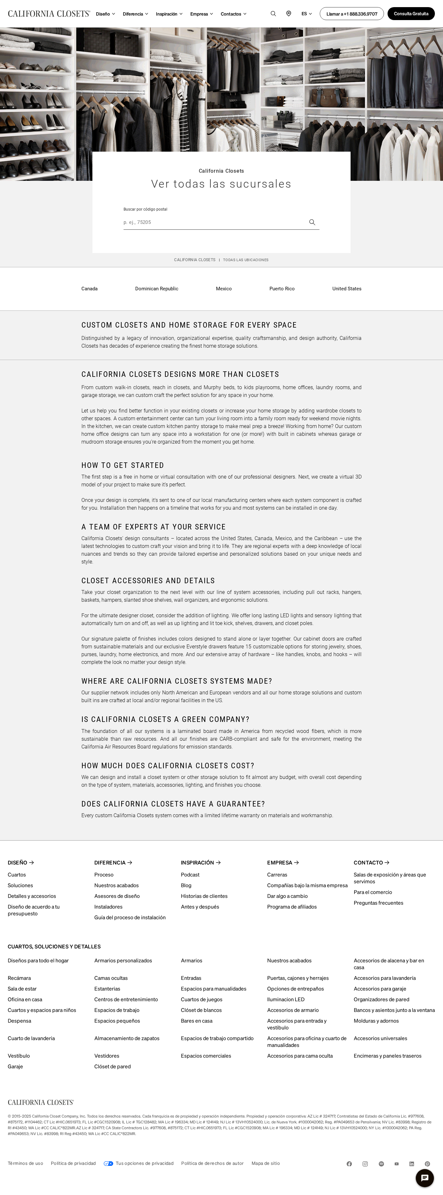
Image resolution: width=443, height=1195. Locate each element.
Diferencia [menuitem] (110, 862)
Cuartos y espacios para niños (42, 1009)
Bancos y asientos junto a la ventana (394, 1009)
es (304, 13)
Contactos (231, 14)
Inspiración (166, 14)
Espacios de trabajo (116, 1009)
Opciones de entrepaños (295, 988)
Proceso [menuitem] (104, 874)
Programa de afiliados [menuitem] (292, 906)
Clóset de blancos (201, 1009)
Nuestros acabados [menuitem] (116, 885)
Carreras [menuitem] (277, 874)
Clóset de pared (112, 1066)
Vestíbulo (19, 1055)
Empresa (199, 14)
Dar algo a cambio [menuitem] (287, 895)
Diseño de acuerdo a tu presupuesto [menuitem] (34, 910)
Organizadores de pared (381, 999)
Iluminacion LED (286, 999)
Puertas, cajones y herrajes (298, 977)
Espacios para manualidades (213, 988)
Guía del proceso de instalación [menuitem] (130, 917)
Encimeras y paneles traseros (388, 1055)
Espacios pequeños (117, 1020)
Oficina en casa (25, 999)
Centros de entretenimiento (126, 999)
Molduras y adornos (376, 1020)
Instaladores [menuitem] (108, 906)
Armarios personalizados (123, 960)
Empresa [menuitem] (279, 862)
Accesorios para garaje (380, 988)
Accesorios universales (380, 1038)
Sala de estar (22, 988)
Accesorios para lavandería (385, 977)
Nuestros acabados (289, 960)
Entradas (191, 977)
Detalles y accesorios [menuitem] (32, 895)
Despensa (19, 1020)
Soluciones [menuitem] (20, 885)
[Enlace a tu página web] (49, 13)
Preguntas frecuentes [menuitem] (378, 902)
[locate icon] (289, 13)
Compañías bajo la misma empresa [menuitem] (307, 885)
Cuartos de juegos (201, 999)
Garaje (15, 1066)
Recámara (19, 977)
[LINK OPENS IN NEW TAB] (349, 1165)
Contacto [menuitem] (368, 862)
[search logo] (273, 13)
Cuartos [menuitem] (17, 874)
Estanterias (107, 988)
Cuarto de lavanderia (31, 1038)
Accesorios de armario (293, 1009)
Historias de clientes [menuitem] (204, 895)
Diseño (103, 14)
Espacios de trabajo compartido (217, 1038)
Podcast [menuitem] (190, 874)
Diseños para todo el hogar (38, 960)
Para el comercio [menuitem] (373, 891)
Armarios (191, 960)
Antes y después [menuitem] (200, 906)
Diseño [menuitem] (18, 862)
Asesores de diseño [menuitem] (117, 895)
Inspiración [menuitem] (197, 862)
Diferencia (133, 14)
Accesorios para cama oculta (300, 1055)
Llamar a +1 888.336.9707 (352, 14)
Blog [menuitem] (186, 885)
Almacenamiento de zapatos (127, 1038)
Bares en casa (196, 1020)
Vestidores (106, 1055)
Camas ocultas (111, 977)
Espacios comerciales (206, 1055)
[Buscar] (312, 222)
